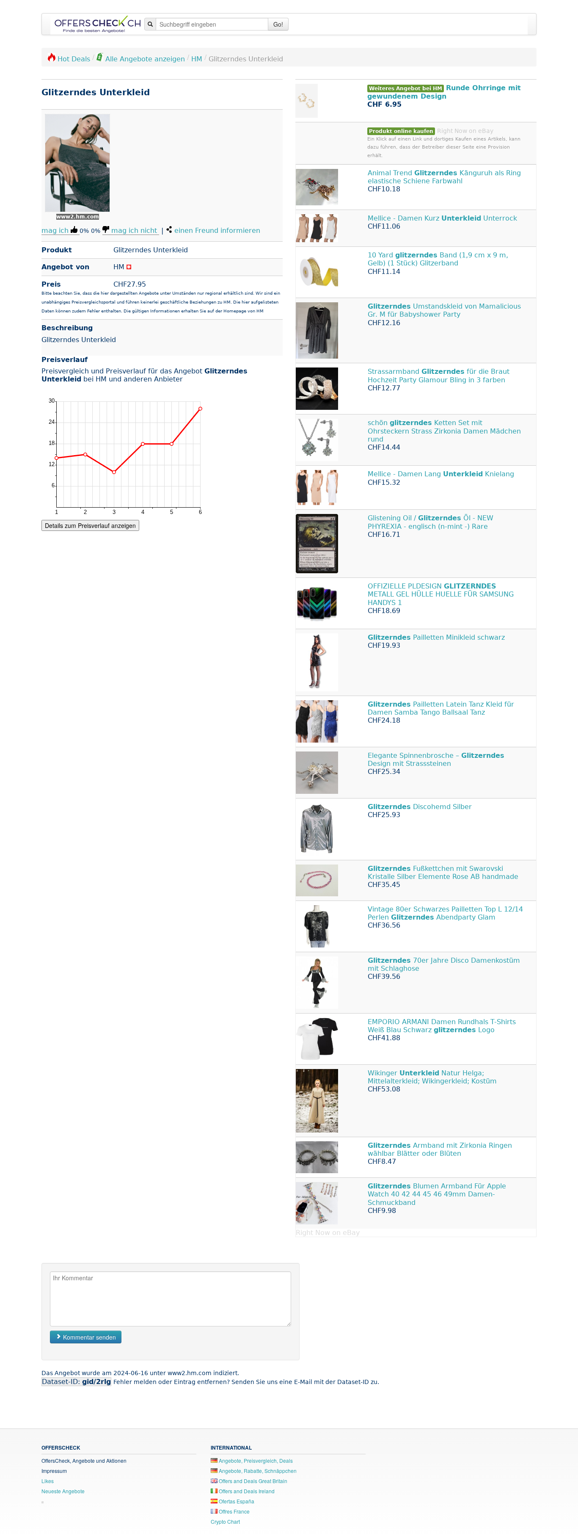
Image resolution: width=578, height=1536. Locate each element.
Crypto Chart (225, 1521)
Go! (278, 24)
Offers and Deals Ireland (246, 1491)
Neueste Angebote (63, 1491)
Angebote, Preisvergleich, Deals (255, 1460)
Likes (47, 1480)
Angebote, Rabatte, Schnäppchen (257, 1470)
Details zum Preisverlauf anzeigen (90, 525)
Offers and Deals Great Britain (252, 1480)
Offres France (233, 1511)
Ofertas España (235, 1501)
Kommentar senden (88, 1337)
